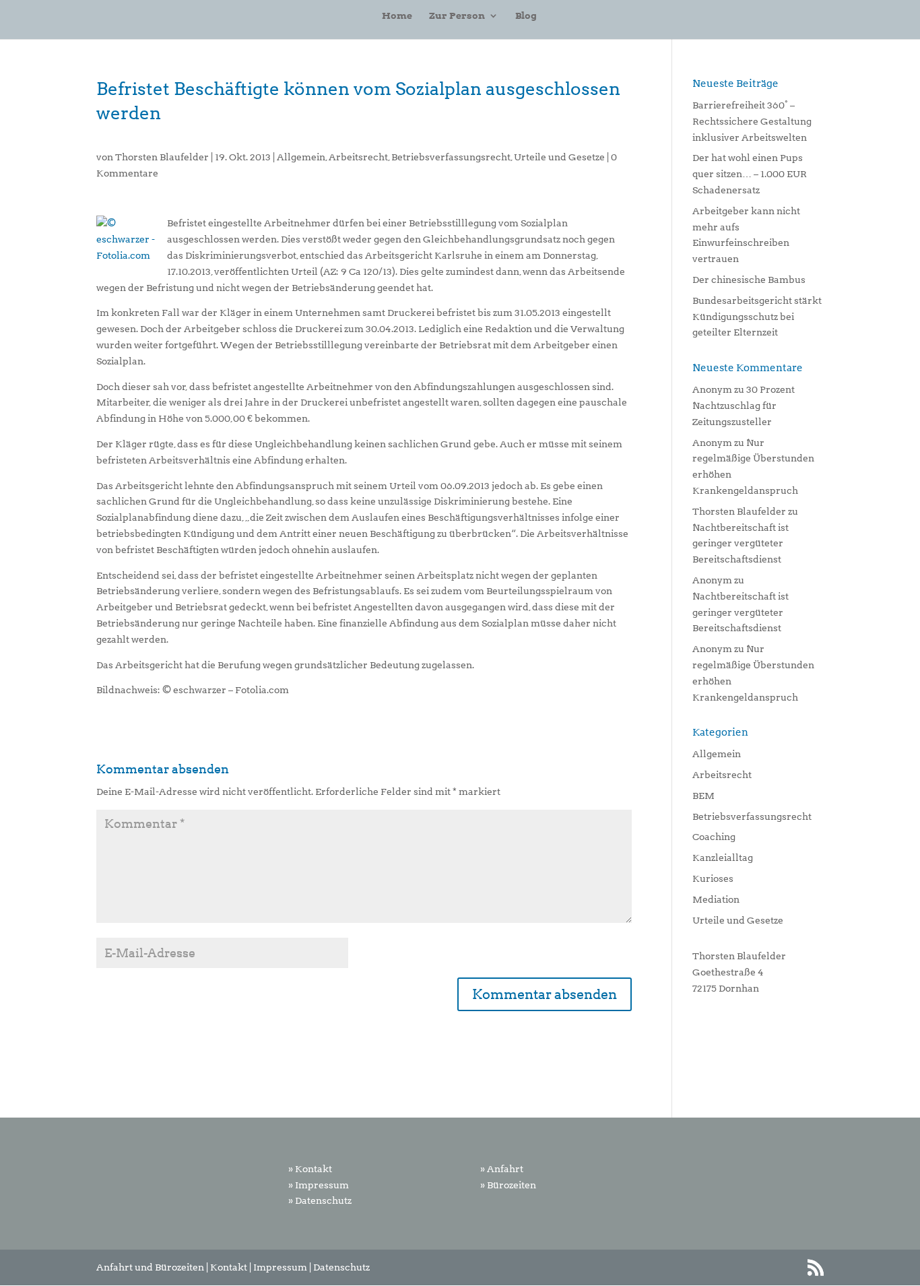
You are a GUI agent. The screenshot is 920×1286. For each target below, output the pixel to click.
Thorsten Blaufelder (162, 157)
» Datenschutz (320, 1200)
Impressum (280, 1267)
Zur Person (457, 16)
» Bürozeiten (508, 1185)
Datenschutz (341, 1267)
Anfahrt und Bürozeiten (150, 1267)
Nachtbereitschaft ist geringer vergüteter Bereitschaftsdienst (740, 543)
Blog (526, 16)
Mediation (716, 899)
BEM (703, 795)
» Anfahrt (501, 1168)
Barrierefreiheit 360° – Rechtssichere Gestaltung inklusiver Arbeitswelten (752, 121)
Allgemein (301, 157)
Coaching (713, 836)
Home (397, 16)
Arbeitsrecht (358, 157)
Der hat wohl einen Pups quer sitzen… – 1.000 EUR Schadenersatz (749, 173)
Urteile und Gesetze (559, 157)
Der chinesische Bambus (749, 279)
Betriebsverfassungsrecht (451, 157)
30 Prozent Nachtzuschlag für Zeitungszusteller (743, 405)
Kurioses (712, 878)
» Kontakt (310, 1168)
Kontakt (228, 1267)
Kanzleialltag (722, 857)
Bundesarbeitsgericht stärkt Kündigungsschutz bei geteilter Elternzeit (757, 316)
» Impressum (318, 1185)
